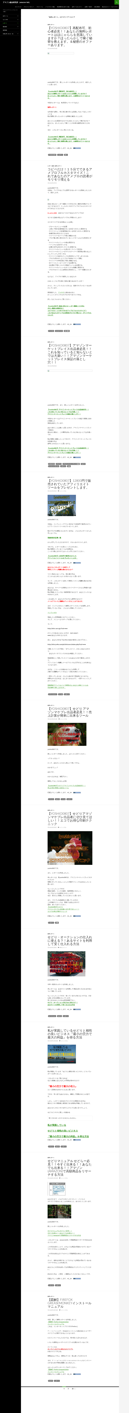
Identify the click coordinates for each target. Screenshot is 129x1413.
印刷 (57, 922)
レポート (60, 154)
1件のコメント (63, 947)
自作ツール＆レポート (77, 6)
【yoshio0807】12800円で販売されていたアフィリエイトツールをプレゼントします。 (69, 484)
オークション (52, 1016)
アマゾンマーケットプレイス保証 (71, 464)
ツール (60, 694)
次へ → (74, 1388)
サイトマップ (18, 6)
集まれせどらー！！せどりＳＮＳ (110, 6)
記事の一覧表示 (88, 6)
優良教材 (5, 26)
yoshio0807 (52, 154)
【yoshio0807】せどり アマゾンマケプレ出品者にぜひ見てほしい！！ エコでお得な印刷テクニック (63, 909)
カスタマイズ (59, 331)
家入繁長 (67, 331)
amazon (51, 464)
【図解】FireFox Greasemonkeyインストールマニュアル (70, 1303)
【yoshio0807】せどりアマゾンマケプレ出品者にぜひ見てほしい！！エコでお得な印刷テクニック (70, 819)
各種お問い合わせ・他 (8, 33)
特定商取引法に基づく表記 (63, 6)
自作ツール (5, 16)
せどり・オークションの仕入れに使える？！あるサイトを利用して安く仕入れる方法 (70, 940)
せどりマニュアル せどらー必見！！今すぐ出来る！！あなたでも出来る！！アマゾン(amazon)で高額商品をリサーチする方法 (70, 1167)
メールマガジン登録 (50, 6)
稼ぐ (66, 154)
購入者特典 (97, 6)
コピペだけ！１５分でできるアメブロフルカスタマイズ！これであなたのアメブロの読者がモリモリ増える (70, 174)
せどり (83, 464)
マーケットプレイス (54, 466)
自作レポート (51, 24)
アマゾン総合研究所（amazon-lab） (17, 2)
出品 (69, 466)
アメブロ (51, 331)
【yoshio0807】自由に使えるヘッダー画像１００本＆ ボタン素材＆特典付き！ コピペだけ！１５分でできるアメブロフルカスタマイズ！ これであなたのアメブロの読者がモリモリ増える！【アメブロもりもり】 (69, 310)
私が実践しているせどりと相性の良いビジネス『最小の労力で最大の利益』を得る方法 (70, 1033)
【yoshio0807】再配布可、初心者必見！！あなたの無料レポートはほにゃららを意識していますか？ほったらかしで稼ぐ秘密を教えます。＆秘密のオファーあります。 (70, 36)
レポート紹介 (51, 166)
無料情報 (5, 30)
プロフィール (40, 6)
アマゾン (59, 464)
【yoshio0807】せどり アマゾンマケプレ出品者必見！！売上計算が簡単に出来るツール (70, 712)
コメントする (62, 491)
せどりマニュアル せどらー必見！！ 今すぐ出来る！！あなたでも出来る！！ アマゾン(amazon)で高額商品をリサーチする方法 (64, 1233)
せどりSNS (5, 19)
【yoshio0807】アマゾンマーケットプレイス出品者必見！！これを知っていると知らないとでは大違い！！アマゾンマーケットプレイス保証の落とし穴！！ (70, 353)
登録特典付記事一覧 (54, 538)
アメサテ (61, 292)
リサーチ (51, 1285)
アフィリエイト (52, 694)
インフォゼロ (52, 612)
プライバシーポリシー (29, 6)
